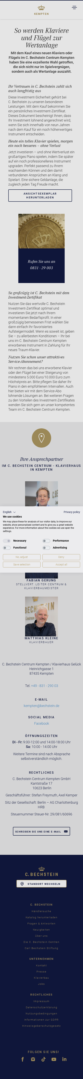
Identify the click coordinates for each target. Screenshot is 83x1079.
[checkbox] (7, 541)
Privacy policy (72, 512)
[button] (9, 512)
